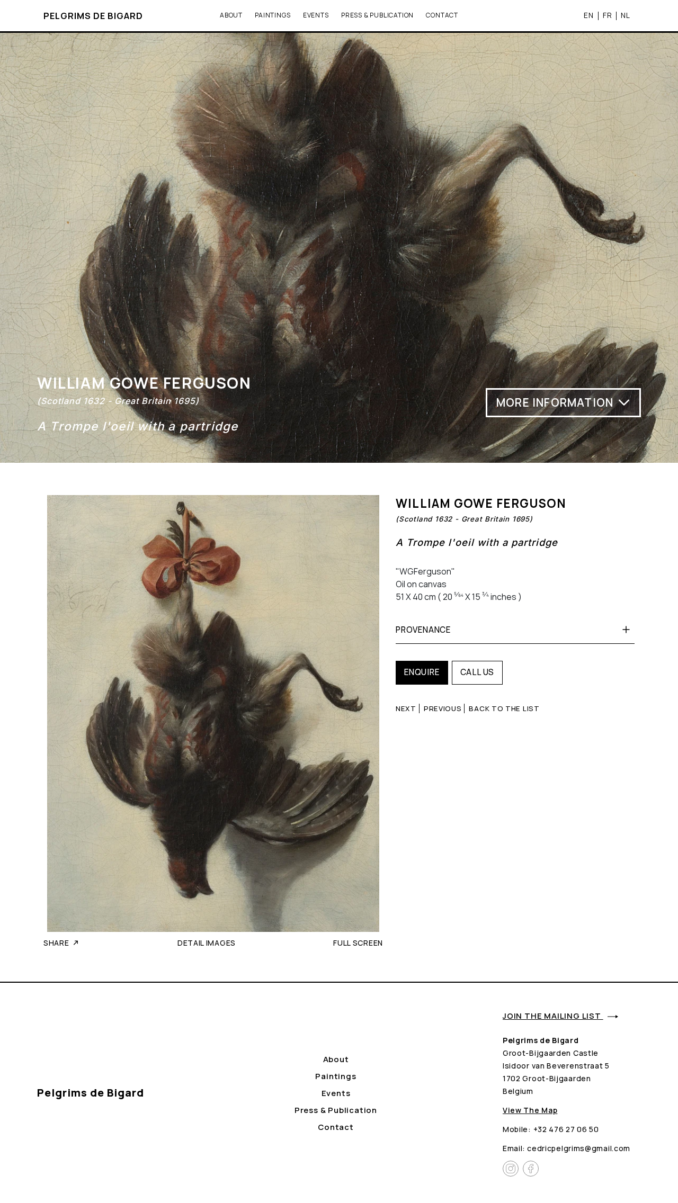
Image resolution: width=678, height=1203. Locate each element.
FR (607, 15)
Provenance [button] (423, 629)
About (231, 15)
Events (316, 15)
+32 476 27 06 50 (566, 1129)
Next (406, 708)
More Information (554, 402)
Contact (442, 15)
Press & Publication (377, 15)
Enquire (422, 672)
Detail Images (206, 943)
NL (625, 15)
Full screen (358, 943)
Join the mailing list (553, 1015)
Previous (443, 708)
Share (56, 943)
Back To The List (504, 708)
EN (589, 15)
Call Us (477, 672)
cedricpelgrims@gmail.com (578, 1148)
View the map (530, 1110)
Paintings (272, 15)
